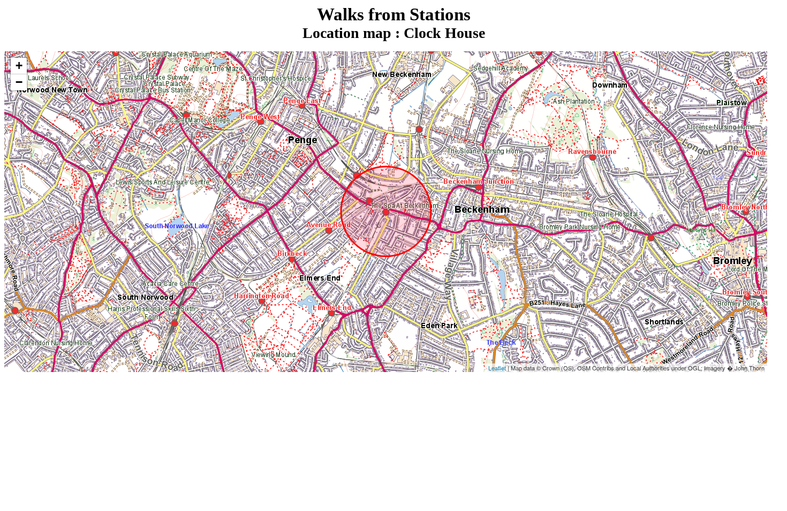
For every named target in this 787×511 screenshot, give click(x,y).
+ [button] (19, 65)
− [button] (19, 82)
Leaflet (497, 367)
